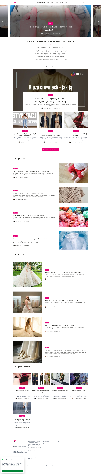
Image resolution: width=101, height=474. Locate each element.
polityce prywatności (16, 465)
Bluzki (48, 2)
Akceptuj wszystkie (12, 470)
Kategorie (60, 439)
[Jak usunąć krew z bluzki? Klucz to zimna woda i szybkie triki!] (50, 21)
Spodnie (56, 2)
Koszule (61, 2)
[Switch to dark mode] (87, 2)
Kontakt (33, 465)
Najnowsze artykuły (41, 2)
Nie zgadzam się (13, 468)
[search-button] (83, 2)
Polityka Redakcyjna (44, 465)
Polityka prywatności (27, 465)
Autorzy (45, 439)
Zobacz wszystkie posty (82, 159)
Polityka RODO (37, 465)
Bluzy (66, 2)
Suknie (52, 2)
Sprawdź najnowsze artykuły (50, 149)
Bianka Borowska (46, 441)
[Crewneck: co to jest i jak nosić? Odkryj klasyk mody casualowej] (50, 90)
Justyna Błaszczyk (46, 445)
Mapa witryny (51, 465)
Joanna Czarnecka (46, 443)
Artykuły (30, 439)
